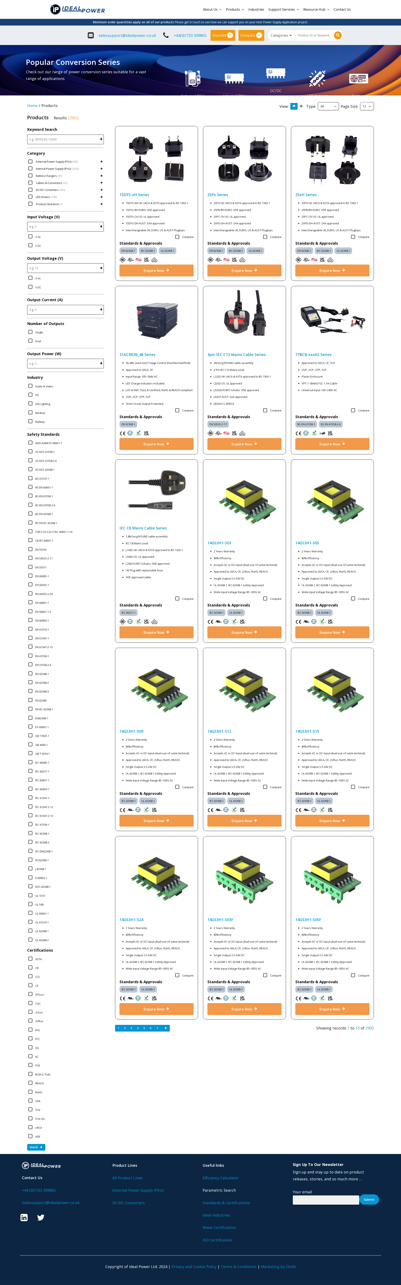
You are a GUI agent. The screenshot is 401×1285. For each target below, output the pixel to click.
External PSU (192, 95)
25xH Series (306, 194)
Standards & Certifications (226, 1202)
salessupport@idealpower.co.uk (127, 35)
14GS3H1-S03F (220, 919)
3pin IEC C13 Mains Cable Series (236, 354)
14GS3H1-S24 (131, 919)
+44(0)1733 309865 (190, 35)
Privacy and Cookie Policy (194, 1266)
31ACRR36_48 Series (137, 354)
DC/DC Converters (128, 1202)
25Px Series (217, 194)
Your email (302, 1191)
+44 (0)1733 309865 (39, 1190)
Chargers (359, 102)
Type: (311, 106)
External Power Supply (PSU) (138, 1190)
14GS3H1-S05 (307, 542)
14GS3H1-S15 (307, 731)
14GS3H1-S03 (219, 542)
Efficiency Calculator (221, 1177)
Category (36, 153)
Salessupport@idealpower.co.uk (51, 1202)
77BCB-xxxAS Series (313, 354)
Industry (35, 377)
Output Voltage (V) (45, 258)
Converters (276, 97)
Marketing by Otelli (278, 1266)
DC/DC (276, 90)
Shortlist (222, 35)
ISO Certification (217, 1240)
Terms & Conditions (239, 1266)
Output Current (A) (45, 299)
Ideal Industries (216, 1215)
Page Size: (349, 106)
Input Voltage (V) (43, 216)
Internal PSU (234, 95)
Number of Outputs (45, 323)
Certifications (40, 950)
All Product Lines (127, 1177)
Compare (250, 35)
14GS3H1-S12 (219, 731)
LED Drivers (317, 95)
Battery (358, 95)
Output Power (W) (44, 353)
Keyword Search (42, 129)
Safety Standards (43, 434)
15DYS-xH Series (134, 194)
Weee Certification (219, 1227)
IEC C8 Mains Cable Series (143, 528)
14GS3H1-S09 (131, 731)
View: (284, 106)
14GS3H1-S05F (308, 919)
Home (32, 105)
